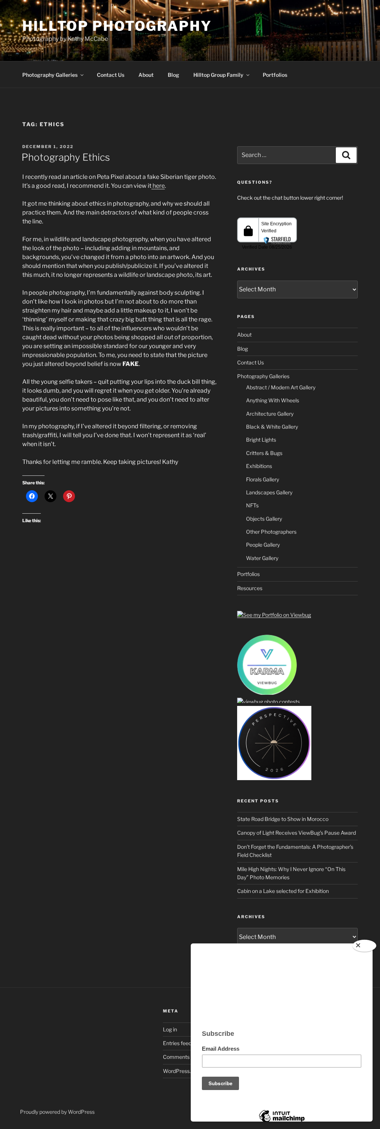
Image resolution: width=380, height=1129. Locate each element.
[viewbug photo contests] (267, 693)
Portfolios (275, 75)
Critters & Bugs (264, 453)
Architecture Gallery (270, 413)
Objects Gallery (264, 519)
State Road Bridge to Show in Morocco (282, 819)
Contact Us (110, 75)
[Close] (364, 946)
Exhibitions (259, 466)
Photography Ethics (66, 157)
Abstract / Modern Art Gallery (280, 387)
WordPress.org (181, 1071)
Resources (249, 588)
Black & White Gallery (272, 426)
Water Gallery (262, 558)
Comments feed (182, 1057)
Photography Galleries (50, 75)
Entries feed (177, 1043)
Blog (173, 75)
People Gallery (263, 544)
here (158, 185)
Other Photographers (271, 531)
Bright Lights (261, 439)
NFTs (252, 505)
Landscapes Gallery (269, 492)
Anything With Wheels (272, 400)
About (146, 75)
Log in (170, 1029)
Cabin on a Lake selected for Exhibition (283, 891)
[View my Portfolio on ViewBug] (274, 615)
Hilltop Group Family (218, 75)
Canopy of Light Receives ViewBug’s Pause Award (296, 832)
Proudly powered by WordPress (57, 1112)
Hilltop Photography (117, 26)
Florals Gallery (262, 479)
